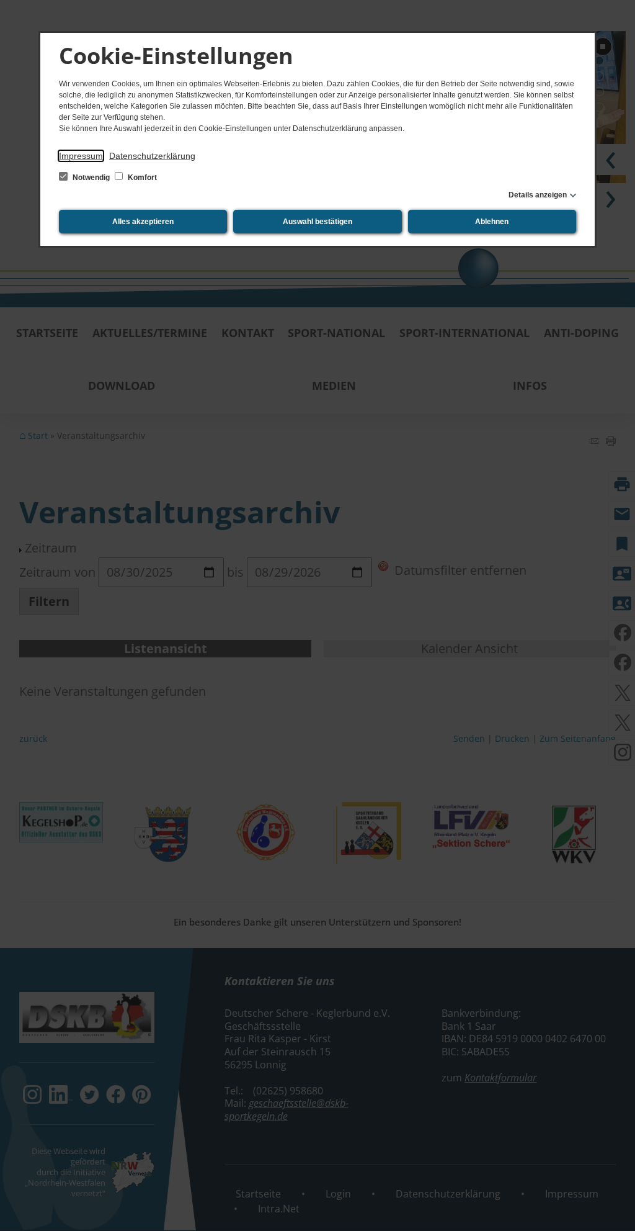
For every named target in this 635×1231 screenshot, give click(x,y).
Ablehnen (491, 221)
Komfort (141, 177)
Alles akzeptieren (143, 221)
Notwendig (91, 177)
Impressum (81, 156)
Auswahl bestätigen (317, 221)
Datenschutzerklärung (152, 156)
